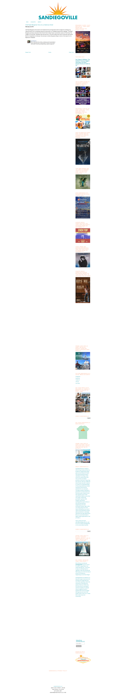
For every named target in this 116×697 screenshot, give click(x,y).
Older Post (71, 52)
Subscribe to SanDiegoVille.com (80, 641)
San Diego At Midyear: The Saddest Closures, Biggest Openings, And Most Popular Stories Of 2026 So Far (83, 62)
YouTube (78, 383)
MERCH (39, 22)
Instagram (78, 376)
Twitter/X (78, 380)
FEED (27, 22)
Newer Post (28, 52)
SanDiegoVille (58, 686)
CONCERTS (33, 22)
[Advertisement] (83, 324)
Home (49, 52)
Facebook (78, 378)
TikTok (77, 381)
